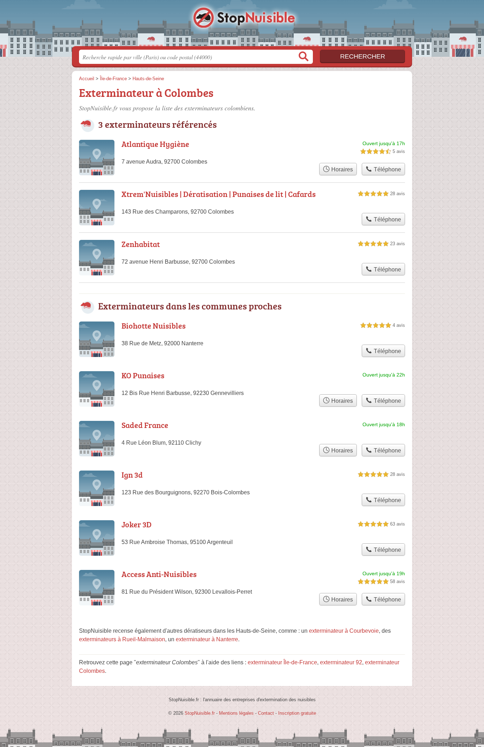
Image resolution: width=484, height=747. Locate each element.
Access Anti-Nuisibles (159, 574)
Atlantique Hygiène (155, 143)
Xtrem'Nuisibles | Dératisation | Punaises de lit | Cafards (219, 193)
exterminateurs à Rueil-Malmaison (122, 639)
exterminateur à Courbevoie (344, 631)
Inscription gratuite (297, 713)
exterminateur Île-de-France (282, 662)
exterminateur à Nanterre (207, 639)
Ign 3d (132, 474)
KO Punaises (143, 375)
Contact (266, 713)
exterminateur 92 (341, 662)
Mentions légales (236, 713)
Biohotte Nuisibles (154, 325)
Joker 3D (137, 524)
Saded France (145, 424)
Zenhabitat (141, 243)
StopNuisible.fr (242, 25)
